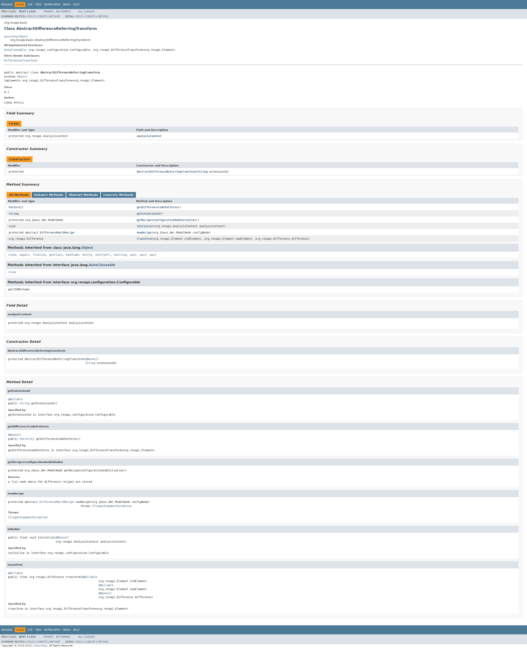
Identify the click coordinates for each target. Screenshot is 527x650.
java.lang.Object (16, 36)
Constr (42, 16)
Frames (48, 11)
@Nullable (15, 399)
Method (54, 16)
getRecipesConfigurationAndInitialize (166, 220)
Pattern (14, 207)
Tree (38, 4)
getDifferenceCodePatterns (157, 207)
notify (87, 254)
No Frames (63, 11)
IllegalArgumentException (112, 506)
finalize (39, 254)
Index (67, 4)
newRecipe (144, 232)
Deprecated (52, 4)
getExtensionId (148, 213)
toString (120, 254)
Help (76, 4)
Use (30, 4)
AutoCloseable (15, 49)
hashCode (72, 254)
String (203, 171)
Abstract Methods (83, 195)
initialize (145, 226)
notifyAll (102, 254)
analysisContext (149, 136)
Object (22, 76)
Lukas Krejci (40, 645)
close (12, 272)
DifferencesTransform (20, 60)
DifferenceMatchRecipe (57, 232)
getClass (55, 254)
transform (144, 238)
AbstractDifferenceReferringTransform (166, 171)
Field (30, 16)
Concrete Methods (118, 195)
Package (7, 4)
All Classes (86, 11)
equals (24, 254)
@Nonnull (92, 359)
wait (133, 254)
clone (12, 254)
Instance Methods (48, 195)
